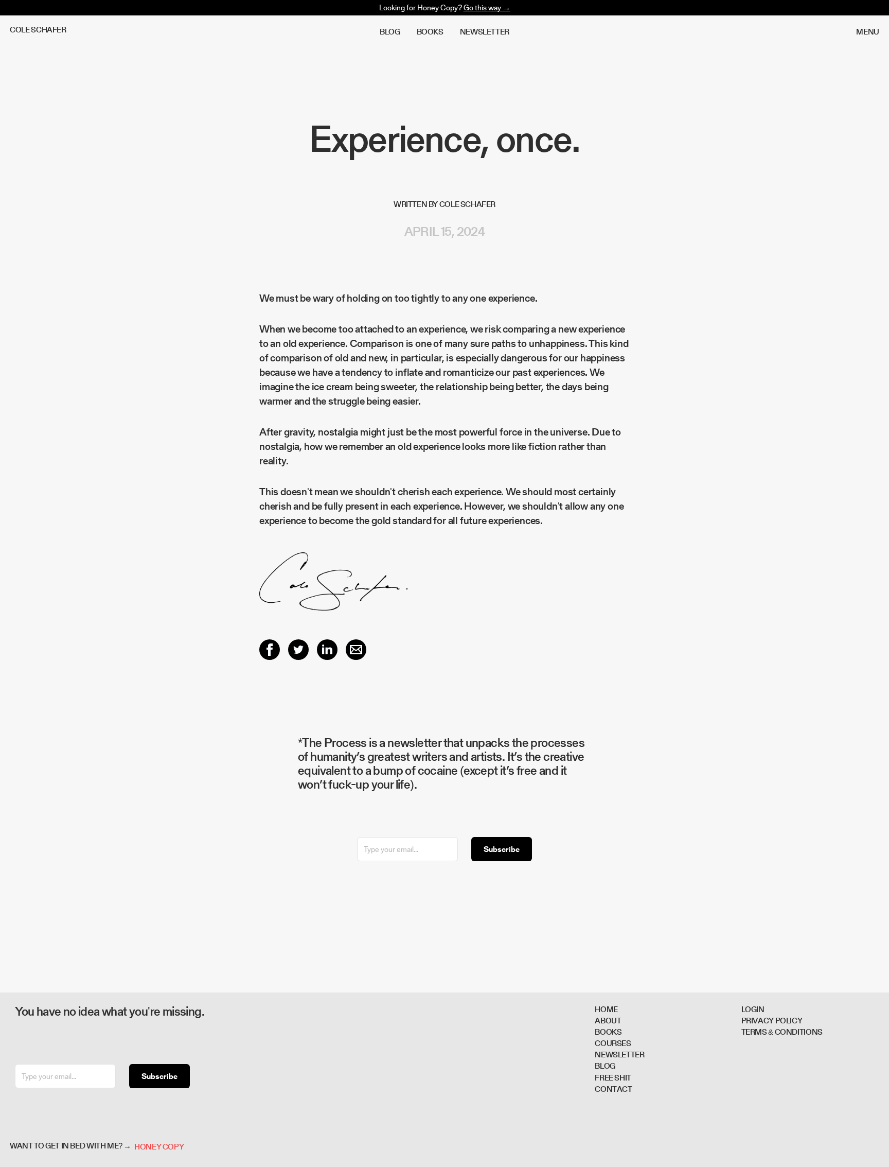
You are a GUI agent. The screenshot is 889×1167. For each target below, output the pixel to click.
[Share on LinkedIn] (327, 649)
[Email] (356, 649)
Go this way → (487, 7)
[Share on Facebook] (269, 649)
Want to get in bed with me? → (70, 1146)
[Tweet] (298, 649)
